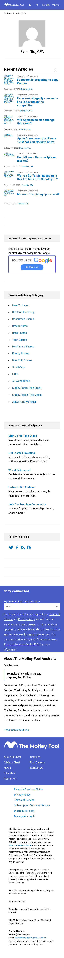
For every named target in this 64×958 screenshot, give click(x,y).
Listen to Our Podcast (21, 487)
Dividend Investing (23, 312)
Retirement (10, 778)
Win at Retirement (19, 470)
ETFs (15, 374)
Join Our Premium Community (27, 504)
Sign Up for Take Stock (22, 435)
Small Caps (18, 367)
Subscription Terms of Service (32, 805)
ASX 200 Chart (12, 757)
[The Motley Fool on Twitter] (11, 547)
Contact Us (36, 767)
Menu (55, 5)
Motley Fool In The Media (27, 394)
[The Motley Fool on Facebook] (17, 547)
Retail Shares (20, 325)
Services (35, 757)
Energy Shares (20, 353)
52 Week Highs (21, 380)
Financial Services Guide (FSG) (21, 644)
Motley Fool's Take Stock (26, 387)
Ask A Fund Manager (24, 401)
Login (46, 5)
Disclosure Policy (24, 810)
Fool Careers (37, 762)
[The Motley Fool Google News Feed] (29, 547)
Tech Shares (19, 339)
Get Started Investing (21, 452)
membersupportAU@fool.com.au (30, 938)
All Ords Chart (12, 762)
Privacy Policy (22, 794)
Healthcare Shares (23, 346)
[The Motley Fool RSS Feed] (23, 547)
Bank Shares (19, 332)
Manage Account (24, 816)
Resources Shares (23, 319)
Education (10, 773)
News (7, 767)
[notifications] (29, 5)
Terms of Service (24, 799)
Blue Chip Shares (22, 360)
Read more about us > (16, 729)
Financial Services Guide (28, 789)
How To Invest (20, 305)
